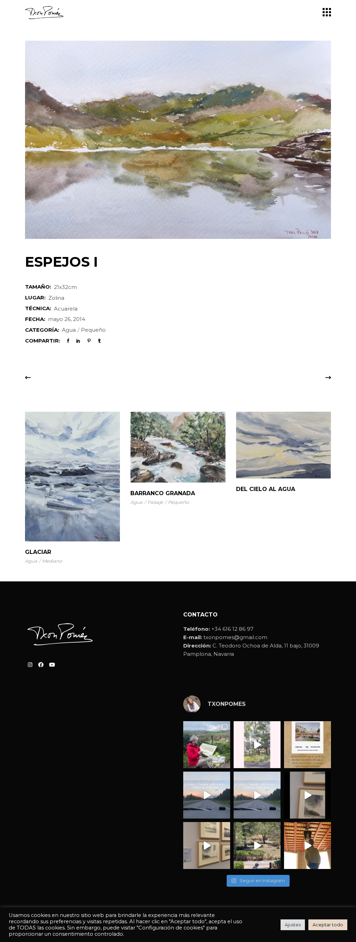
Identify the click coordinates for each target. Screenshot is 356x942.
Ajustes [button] (293, 924)
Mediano (52, 561)
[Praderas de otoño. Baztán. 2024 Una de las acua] (206, 744)
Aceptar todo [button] (328, 924)
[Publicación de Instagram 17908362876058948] (257, 744)
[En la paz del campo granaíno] (257, 845)
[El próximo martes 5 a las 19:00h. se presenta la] (307, 744)
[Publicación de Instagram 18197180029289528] (206, 795)
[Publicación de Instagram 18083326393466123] (206, 845)
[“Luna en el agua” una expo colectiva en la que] (307, 795)
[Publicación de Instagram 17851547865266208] (257, 795)
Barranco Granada (162, 493)
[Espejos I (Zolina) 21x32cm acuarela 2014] (178, 140)
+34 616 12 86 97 (232, 629)
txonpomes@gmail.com (235, 637)
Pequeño (93, 330)
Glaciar (38, 552)
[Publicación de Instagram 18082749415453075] (307, 845)
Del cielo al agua (265, 489)
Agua (69, 330)
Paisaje (155, 502)
